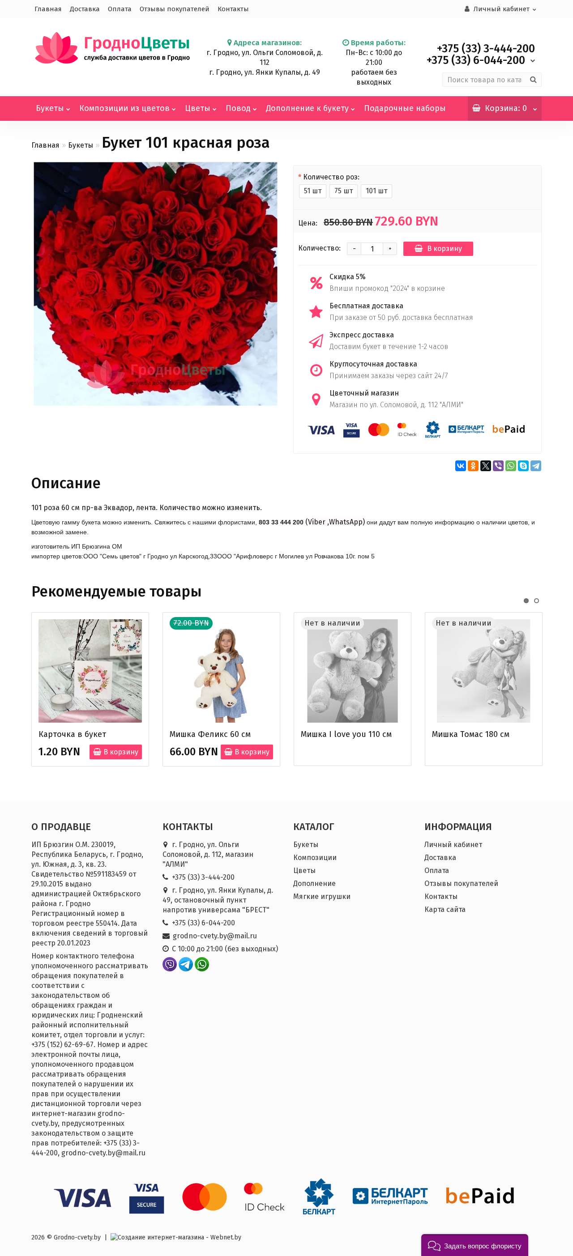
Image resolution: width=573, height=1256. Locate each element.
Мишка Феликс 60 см (210, 734)
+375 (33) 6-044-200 (203, 923)
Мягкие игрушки (322, 896)
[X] (485, 465)
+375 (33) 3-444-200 (203, 877)
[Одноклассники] (473, 465)
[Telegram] (535, 465)
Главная (48, 9)
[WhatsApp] (510, 465)
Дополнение (314, 883)
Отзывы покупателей (175, 9)
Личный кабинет (453, 844)
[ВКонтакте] (460, 465)
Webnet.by (225, 1237)
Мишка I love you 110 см (346, 734)
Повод (238, 108)
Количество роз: (331, 177)
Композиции (315, 857)
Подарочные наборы (405, 108)
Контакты (233, 9)
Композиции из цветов (124, 108)
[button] (474, 1245)
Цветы (197, 108)
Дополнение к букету (307, 108)
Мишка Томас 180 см (470, 734)
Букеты (50, 108)
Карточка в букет (72, 734)
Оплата (120, 9)
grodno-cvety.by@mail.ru (215, 936)
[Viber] (498, 465)
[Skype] (523, 465)
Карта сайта (445, 909)
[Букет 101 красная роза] (155, 285)
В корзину (444, 248)
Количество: (319, 248)
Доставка (85, 9)
